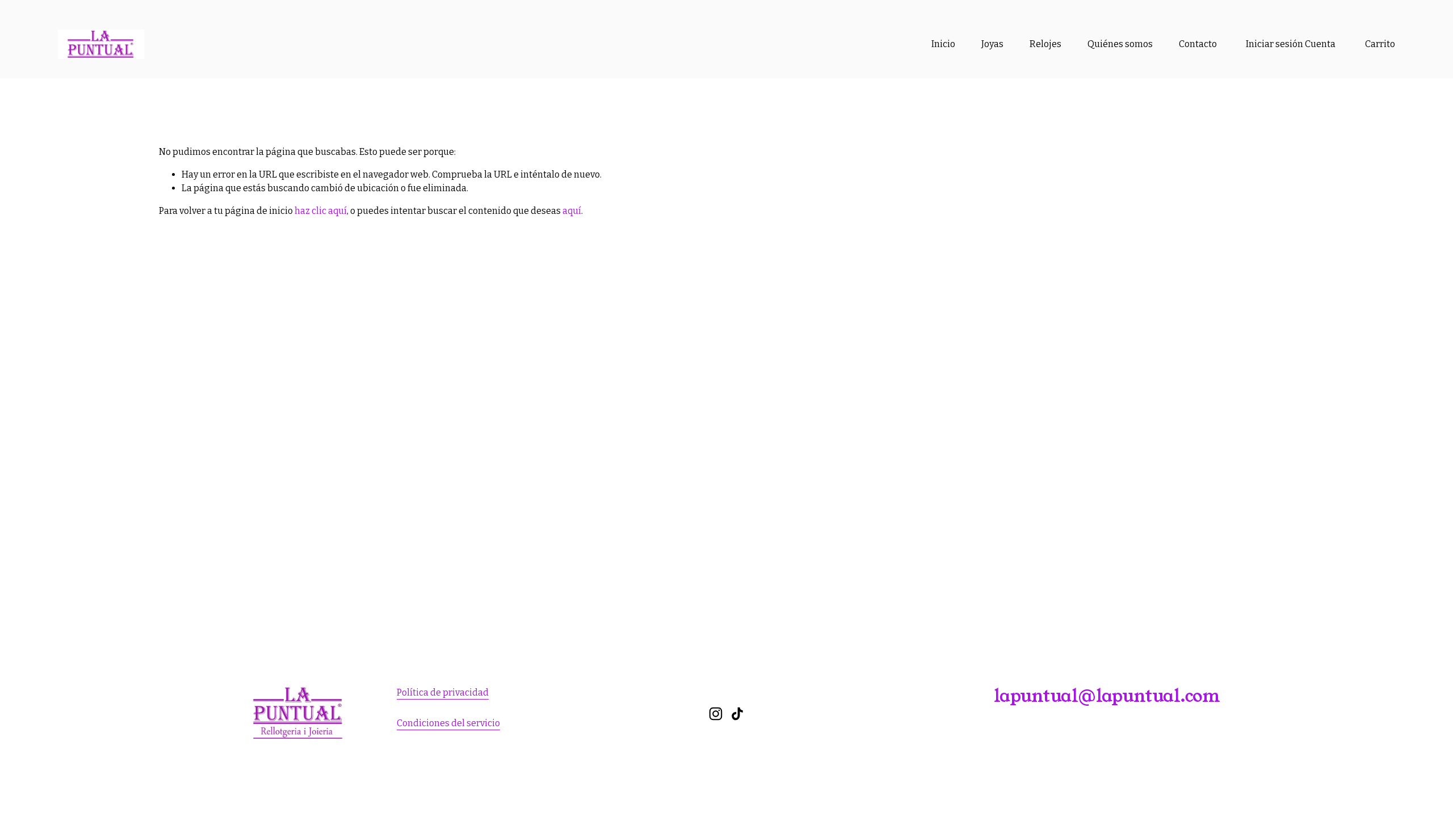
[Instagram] (716, 714)
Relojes (1045, 44)
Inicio (943, 44)
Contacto (1198, 44)
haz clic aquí (321, 210)
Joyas (992, 44)
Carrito (1380, 44)
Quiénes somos (1120, 44)
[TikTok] (737, 714)
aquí (571, 210)
